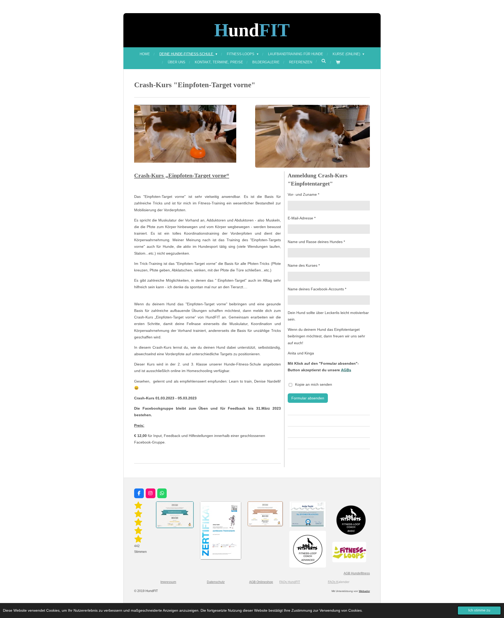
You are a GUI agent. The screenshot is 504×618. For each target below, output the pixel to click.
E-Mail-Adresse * (302, 218)
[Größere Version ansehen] (185, 134)
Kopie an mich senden (313, 384)
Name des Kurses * (304, 265)
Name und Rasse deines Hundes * (316, 242)
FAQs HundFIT (289, 582)
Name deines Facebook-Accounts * (317, 289)
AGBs (346, 370)
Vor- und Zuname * (303, 194)
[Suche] (324, 61)
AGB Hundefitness (357, 573)
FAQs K (333, 582)
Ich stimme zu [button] (479, 610)
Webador (364, 591)
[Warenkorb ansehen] (338, 62)
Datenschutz (216, 582)
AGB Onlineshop (261, 582)
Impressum (168, 582)
